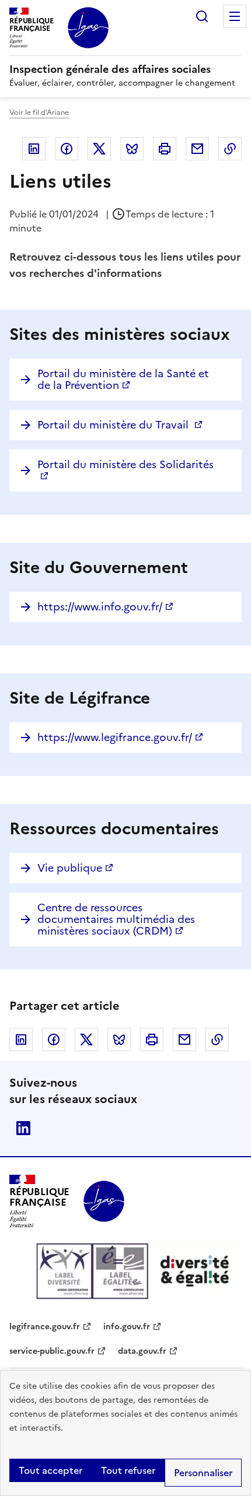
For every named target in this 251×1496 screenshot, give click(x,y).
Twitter (99, 148)
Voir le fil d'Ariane (39, 112)
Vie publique (69, 868)
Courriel (197, 148)
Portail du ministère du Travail (114, 425)
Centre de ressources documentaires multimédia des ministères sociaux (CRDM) (116, 919)
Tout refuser (128, 1470)
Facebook (66, 148)
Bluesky (132, 148)
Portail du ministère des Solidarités (125, 464)
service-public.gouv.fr (52, 1351)
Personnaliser (203, 1473)
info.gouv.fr (126, 1327)
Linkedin (34, 148)
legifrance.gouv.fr (44, 1327)
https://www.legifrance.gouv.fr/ (114, 737)
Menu (234, 16)
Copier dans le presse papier (230, 148)
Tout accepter (50, 1470)
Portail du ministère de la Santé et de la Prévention (123, 379)
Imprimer (164, 148)
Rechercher (202, 16)
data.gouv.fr (142, 1351)
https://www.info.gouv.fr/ (99, 606)
